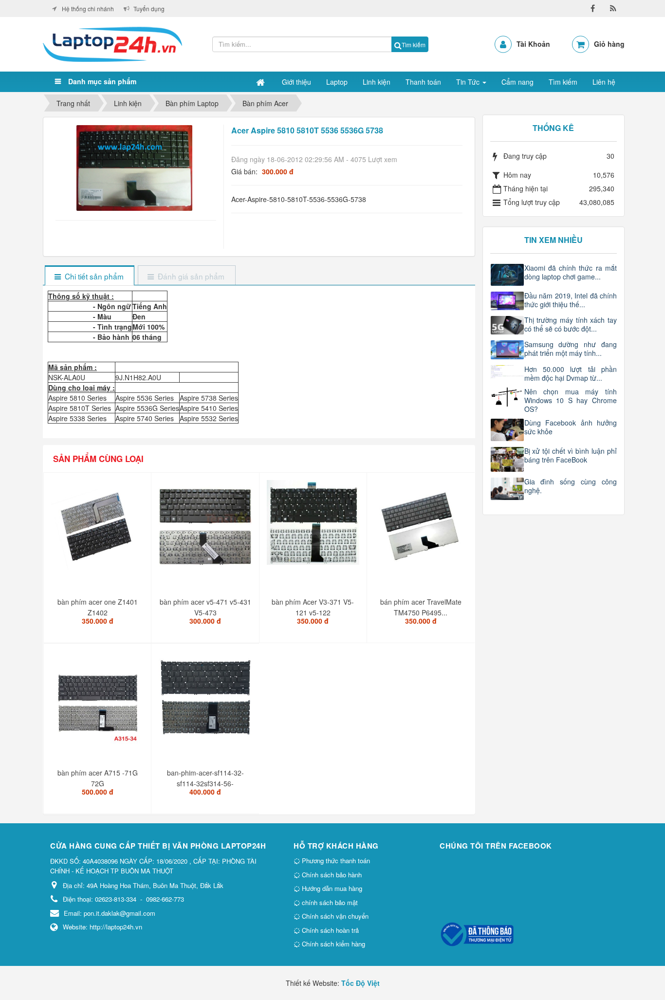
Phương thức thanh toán (335, 860)
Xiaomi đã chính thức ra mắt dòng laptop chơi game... (570, 272)
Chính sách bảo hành (331, 874)
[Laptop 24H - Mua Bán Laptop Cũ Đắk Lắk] (112, 43)
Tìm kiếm (413, 44)
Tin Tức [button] (468, 82)
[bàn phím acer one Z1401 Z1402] (98, 530)
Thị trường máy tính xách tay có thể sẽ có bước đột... (570, 324)
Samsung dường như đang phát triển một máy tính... (570, 348)
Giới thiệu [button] (296, 82)
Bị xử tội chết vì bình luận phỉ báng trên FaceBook (570, 455)
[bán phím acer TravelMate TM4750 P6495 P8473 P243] (421, 530)
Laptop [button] (337, 82)
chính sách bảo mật (329, 902)
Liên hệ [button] (603, 82)
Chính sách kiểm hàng (332, 943)
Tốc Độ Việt (360, 983)
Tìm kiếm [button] (563, 82)
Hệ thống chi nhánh (88, 8)
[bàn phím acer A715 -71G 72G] (98, 701)
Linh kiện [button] (376, 82)
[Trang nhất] (261, 82)
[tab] (89, 276)
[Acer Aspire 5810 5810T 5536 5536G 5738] (135, 167)
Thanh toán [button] (423, 82)
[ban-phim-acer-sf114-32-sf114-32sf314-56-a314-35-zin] (206, 701)
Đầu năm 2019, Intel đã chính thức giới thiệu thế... (570, 300)
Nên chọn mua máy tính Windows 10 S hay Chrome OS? (570, 400)
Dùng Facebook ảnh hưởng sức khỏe (570, 427)
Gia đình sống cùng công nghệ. (570, 486)
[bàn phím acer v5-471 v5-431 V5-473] (206, 530)
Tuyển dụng (149, 8)
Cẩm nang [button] (517, 82)
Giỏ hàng (609, 44)
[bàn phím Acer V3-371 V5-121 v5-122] (314, 526)
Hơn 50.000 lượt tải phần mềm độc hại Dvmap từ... (570, 373)
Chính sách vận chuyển (334, 916)
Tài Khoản (533, 44)
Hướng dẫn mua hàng (331, 888)
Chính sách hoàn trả (329, 930)
